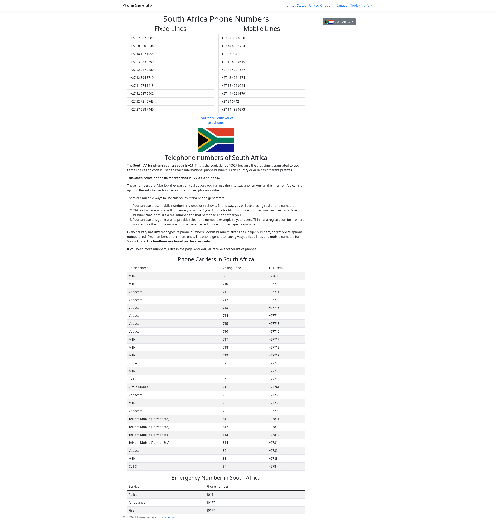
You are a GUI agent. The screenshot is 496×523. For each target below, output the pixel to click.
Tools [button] (354, 5)
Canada (341, 5)
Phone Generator (137, 5)
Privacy (168, 517)
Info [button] (367, 5)
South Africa (342, 22)
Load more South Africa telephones (216, 120)
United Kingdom (321, 5)
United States (296, 5)
